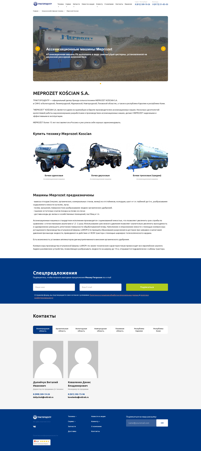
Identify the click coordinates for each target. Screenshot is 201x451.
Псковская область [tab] (120, 330)
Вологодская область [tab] (81, 330)
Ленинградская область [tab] (42, 330)
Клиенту (94, 421)
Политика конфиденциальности (45, 435)
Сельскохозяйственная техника (52, 11)
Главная (35, 11)
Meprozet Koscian (73, 11)
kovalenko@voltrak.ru (78, 397)
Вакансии (128, 4)
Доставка (72, 431)
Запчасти (72, 426)
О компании (109, 4)
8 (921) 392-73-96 (76, 394)
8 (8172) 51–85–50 (160, 4)
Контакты (119, 4)
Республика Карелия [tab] (139, 330)
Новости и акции (88, 4)
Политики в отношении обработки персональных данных (114, 295)
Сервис (71, 421)
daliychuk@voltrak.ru (43, 397)
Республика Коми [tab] (158, 330)
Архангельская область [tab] (62, 330)
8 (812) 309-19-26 (142, 4)
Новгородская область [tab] (100, 330)
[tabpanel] (100, 373)
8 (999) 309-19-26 (41, 394)
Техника (71, 416)
